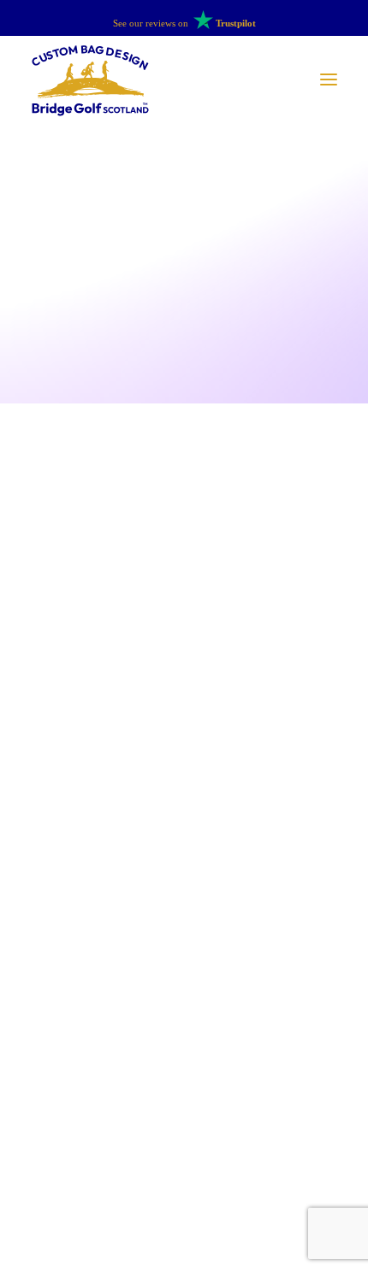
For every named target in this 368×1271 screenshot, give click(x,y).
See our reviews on (184, 23)
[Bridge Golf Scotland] (90, 80)
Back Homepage (184, 968)
